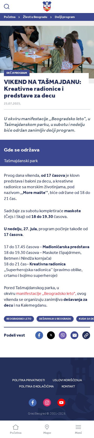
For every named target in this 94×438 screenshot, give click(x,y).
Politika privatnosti (28, 380)
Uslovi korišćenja (67, 380)
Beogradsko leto (19, 318)
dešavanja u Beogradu (55, 318)
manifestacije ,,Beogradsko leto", (46, 293)
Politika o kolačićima (36, 386)
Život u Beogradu (35, 17)
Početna (10, 17)
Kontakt (68, 386)
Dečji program (65, 17)
